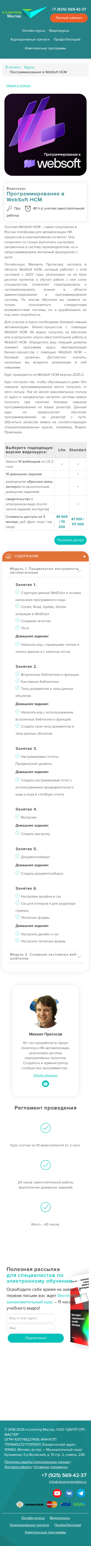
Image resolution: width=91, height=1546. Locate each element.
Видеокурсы (59, 30)
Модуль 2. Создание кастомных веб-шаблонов (44, 956)
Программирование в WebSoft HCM (38, 72)
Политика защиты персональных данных (37, 1462)
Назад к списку (18, 85)
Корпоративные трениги (30, 39)
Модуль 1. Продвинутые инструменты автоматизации (44, 571)
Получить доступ (70, 540)
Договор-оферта (18, 1467)
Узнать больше (46, 1075)
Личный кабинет (69, 18)
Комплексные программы (45, 48)
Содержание (26, 556)
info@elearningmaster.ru (68, 1482)
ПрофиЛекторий (67, 39)
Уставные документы (51, 1467)
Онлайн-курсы (33, 30)
